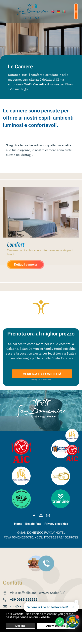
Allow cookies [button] (55, 625)
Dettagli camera (25, 264)
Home (18, 524)
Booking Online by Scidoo (41, 380)
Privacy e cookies (56, 524)
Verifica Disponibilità (42, 374)
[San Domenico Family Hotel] (53, 11)
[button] (76, 11)
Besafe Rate (33, 524)
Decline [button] (20, 625)
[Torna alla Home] (32, 11)
